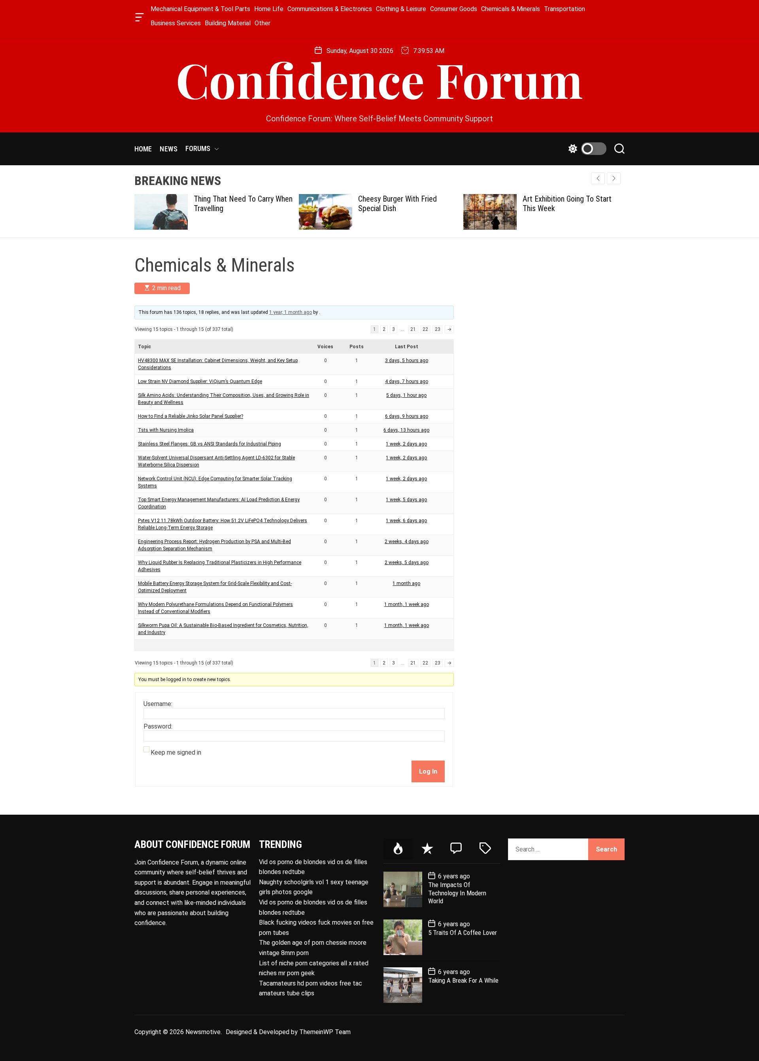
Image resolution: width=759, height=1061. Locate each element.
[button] (614, 178)
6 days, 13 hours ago (406, 430)
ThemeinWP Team (325, 1032)
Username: (157, 704)
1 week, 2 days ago (406, 444)
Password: (157, 726)
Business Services (176, 23)
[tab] (398, 848)
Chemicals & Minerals (510, 9)
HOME (143, 149)
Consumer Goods (453, 9)
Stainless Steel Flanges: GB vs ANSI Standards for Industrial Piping (209, 444)
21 (413, 329)
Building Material (228, 23)
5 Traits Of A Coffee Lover (462, 932)
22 (425, 329)
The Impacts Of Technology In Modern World (457, 893)
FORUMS (198, 148)
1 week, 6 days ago (406, 520)
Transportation (564, 9)
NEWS (168, 149)
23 (437, 329)
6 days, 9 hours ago (406, 416)
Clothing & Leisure (401, 9)
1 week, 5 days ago (406, 499)
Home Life (268, 9)
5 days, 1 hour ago (406, 395)
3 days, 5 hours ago (406, 360)
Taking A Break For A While (463, 980)
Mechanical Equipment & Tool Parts (200, 9)
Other (262, 23)
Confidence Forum (379, 79)
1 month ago (406, 583)
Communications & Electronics (329, 9)
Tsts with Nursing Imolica (166, 430)
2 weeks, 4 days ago (407, 541)
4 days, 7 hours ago (406, 381)
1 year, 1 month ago (290, 312)
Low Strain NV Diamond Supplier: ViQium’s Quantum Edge (200, 381)
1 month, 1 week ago (406, 604)
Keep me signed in (176, 752)
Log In (428, 771)
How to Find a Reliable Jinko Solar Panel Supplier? (190, 416)
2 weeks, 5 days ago (407, 562)
